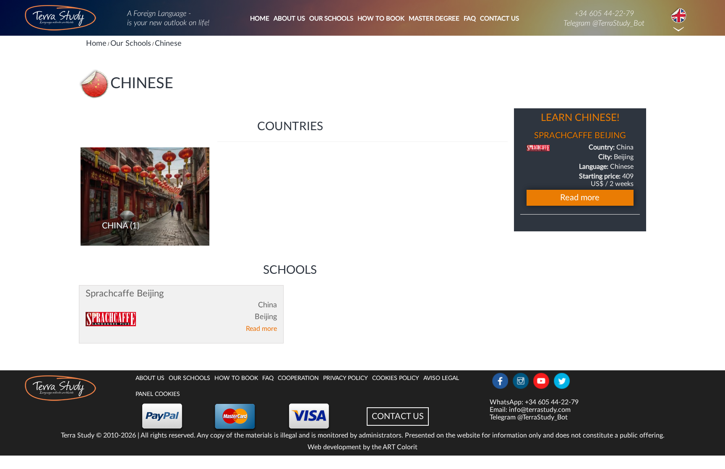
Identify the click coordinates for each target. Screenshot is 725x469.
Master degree (434, 19)
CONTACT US (398, 416)
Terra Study (77, 435)
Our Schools (331, 19)
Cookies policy (395, 378)
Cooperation (298, 378)
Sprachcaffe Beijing (125, 293)
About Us (289, 19)
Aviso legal (441, 378)
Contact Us (499, 19)
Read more (261, 328)
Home (259, 19)
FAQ (470, 19)
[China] (145, 196)
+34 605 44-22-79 (604, 14)
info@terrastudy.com (540, 409)
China (115, 226)
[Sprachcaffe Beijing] (111, 319)
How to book (380, 19)
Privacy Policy (345, 378)
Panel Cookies (158, 394)
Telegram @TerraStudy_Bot (603, 23)
